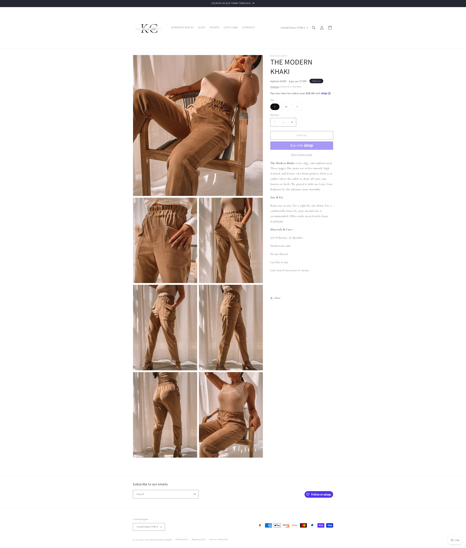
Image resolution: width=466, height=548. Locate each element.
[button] (314, 28)
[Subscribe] (194, 494)
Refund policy (181, 539)
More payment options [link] (301, 154)
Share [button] (278, 297)
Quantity (274, 114)
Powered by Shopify (163, 540)
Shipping (274, 86)
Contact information (219, 539)
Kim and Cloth (147, 540)
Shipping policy (199, 539)
